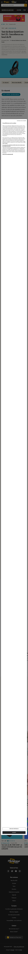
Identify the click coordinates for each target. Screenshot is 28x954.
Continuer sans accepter (21, 120)
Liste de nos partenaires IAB (7, 154)
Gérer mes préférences (14, 828)
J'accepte (14, 832)
